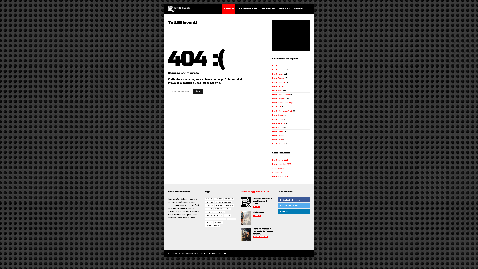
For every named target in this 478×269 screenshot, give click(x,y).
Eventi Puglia (277, 90)
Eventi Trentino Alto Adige (282, 103)
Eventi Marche (278, 127)
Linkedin (285, 211)
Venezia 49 (229, 205)
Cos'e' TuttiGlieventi (248, 9)
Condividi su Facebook (291, 200)
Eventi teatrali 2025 (280, 176)
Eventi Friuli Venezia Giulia (282, 111)
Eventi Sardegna (278, 115)
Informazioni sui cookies (217, 253)
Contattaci (299, 9)
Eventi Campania (278, 99)
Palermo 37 (220, 212)
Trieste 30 (209, 222)
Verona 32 (231, 219)
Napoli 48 (209, 209)
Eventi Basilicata (278, 123)
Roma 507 (209, 199)
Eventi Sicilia (277, 107)
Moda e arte (258, 212)
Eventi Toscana (278, 78)
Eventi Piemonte (278, 82)
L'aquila (257, 215)
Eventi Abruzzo (278, 119)
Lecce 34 (227, 215)
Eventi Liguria (277, 86)
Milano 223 (218, 199)
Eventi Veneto (278, 74)
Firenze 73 (219, 205)
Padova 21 (218, 222)
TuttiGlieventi (202, 253)
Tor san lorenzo (260, 237)
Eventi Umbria (277, 131)
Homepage (229, 9)
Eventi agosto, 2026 (280, 160)
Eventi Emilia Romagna (281, 94)
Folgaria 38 (210, 212)
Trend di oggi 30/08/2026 (255, 191)
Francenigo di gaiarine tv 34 (215, 219)
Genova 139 (229, 199)
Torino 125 (209, 202)
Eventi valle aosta (279, 144)
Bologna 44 (219, 209)
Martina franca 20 (212, 225)
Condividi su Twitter (290, 206)
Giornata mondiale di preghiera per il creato (262, 201)
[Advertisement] (291, 35)
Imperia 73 (209, 205)
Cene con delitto (278, 168)
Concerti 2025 (278, 172)
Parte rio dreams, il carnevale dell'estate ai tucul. (263, 231)
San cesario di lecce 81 (223, 202)
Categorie (283, 9)
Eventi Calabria (278, 135)
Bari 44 (227, 209)
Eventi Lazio (277, 66)
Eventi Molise (277, 140)
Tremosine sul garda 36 (214, 215)
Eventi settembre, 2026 (281, 164)
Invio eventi (268, 9)
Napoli (256, 206)
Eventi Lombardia (279, 70)
